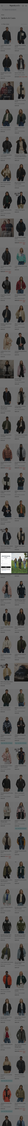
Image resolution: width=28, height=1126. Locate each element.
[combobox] (2, 563)
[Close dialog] (26, 553)
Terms (5, 570)
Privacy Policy (4, 570)
